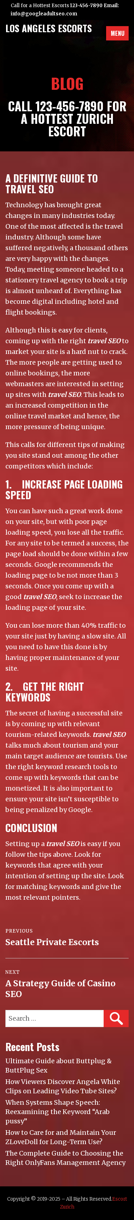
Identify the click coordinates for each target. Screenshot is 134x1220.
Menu (117, 33)
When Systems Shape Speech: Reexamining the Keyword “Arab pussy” (57, 1111)
